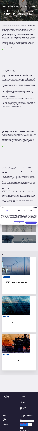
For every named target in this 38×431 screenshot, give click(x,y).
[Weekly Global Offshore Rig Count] (19, 352)
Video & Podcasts (7, 277)
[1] (17, 104)
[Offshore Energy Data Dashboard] (19, 314)
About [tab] (31, 210)
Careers (4, 419)
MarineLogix (22, 404)
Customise (18, 222)
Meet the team (5, 420)
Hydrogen (21, 403)
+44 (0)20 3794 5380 (25, 430)
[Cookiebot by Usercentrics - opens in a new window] (33, 208)
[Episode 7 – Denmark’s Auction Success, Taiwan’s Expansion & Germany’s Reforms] (19, 275)
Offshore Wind (32, 6)
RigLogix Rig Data (23, 407)
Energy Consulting (23, 401)
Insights (4, 423)
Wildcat (21, 409)
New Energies (18, 6)
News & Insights (25, 6)
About (4, 418)
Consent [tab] (6, 210)
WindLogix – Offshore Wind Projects (26, 410)
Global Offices (5, 424)
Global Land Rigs (22, 402)
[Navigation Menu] (32, 1)
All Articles (5, 6)
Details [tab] (19, 210)
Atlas (21, 398)
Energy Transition (11, 6)
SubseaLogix (22, 408)
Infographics (6, 316)
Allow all (31, 222)
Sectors (4, 421)
